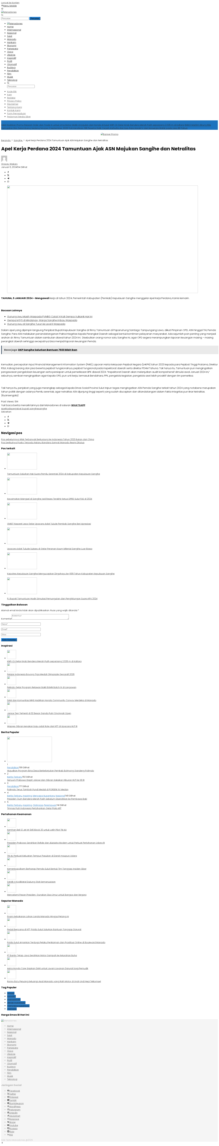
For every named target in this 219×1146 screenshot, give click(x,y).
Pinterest (13, 1097)
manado (12, 1008)
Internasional (14, 1029)
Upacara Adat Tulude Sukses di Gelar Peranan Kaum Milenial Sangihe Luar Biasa (49, 548)
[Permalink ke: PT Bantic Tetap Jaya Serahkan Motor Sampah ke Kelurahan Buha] (11, 952)
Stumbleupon (16, 1103)
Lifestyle (11, 1054)
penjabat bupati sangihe (25, 408)
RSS (11, 1134)
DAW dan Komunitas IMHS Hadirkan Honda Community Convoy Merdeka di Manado (51, 700)
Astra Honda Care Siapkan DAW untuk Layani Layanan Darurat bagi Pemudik (47, 968)
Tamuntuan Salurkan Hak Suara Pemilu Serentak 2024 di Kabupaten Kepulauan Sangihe (53, 473)
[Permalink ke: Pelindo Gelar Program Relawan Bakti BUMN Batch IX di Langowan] (11, 684)
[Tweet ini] (8, 175)
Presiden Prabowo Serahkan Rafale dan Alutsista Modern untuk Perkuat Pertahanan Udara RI (56, 842)
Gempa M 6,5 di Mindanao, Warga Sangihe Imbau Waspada (42, 320)
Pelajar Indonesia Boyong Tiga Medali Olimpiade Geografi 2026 (40, 674)
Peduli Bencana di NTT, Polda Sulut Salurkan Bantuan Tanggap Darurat (44, 929)
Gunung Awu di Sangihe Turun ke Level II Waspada (36, 324)
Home (10, 1025)
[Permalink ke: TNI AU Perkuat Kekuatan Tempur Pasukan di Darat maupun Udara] (11, 852)
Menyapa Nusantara (44, 795)
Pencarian (35, 18)
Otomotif (12, 1063)
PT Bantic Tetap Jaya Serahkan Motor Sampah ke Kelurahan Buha (42, 955)
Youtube (13, 1125)
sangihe (42, 408)
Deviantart (14, 1115)
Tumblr (13, 1100)
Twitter (12, 1094)
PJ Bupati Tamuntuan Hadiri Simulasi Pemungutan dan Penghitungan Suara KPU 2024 (52, 598)
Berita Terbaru (14, 776)
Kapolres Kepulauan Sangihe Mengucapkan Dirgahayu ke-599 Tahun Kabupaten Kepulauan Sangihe (61, 573)
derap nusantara (16, 1002)
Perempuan (50, 805)
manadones (14, 999)
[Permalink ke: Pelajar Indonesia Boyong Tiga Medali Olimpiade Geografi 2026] (11, 671)
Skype (12, 1122)
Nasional (60, 795)
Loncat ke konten (10, 2)
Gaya (10, 1051)
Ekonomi (11, 1044)
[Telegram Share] (8, 178)
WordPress (15, 1106)
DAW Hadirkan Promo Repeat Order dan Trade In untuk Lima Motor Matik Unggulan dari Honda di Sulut (55, 125)
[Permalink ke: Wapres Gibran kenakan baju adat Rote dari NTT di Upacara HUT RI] (11, 723)
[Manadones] (9, 12)
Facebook (14, 1090)
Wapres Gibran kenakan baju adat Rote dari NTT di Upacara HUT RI (42, 726)
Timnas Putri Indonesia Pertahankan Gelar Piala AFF (34, 808)
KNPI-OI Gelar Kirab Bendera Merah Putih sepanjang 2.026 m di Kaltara (147, 125)
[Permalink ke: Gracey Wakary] (4, 160)
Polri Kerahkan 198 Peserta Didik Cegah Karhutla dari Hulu (99, 128)
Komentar (6, 618)
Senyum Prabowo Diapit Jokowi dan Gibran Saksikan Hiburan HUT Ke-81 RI (45, 780)
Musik (10, 1076)
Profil (9, 1060)
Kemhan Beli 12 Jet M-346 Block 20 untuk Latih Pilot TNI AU (37, 829)
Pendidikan (13, 767)
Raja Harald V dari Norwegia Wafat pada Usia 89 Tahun (158, 128)
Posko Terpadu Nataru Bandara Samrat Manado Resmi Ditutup (42, 442)
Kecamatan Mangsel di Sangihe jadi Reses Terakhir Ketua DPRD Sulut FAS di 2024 (49, 498)
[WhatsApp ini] (8, 181)
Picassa (13, 1128)
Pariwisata (12, 1047)
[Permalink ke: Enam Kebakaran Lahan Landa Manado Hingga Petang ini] (11, 913)
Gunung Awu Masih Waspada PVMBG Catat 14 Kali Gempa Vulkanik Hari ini (49, 316)
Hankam (11, 1041)
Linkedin (13, 1112)
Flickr (11, 1131)
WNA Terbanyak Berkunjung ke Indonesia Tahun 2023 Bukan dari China (47, 439)
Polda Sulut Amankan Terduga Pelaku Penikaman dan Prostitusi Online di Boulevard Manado (56, 942)
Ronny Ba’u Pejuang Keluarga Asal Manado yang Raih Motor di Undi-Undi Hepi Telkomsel (54, 981)
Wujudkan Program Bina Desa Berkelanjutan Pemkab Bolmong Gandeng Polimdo (50, 770)
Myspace (14, 1119)
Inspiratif (11, 1057)
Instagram (14, 1109)
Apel (3, 408)
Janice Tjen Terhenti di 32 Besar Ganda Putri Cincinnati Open (39, 713)
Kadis (9, 408)
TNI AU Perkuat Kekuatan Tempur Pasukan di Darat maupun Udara (42, 855)
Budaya (11, 1066)
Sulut (9, 1035)
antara (10, 993)
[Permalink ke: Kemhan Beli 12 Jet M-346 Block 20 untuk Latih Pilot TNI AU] (11, 826)
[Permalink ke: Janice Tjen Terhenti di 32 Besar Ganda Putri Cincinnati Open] (11, 710)
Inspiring (27, 795)
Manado (11, 1038)
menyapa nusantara (18, 1005)
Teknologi (12, 1079)
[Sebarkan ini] (8, 172)
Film (9, 1072)
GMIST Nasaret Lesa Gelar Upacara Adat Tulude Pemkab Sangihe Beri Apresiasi (49, 523)
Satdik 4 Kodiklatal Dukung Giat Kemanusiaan (31, 881)
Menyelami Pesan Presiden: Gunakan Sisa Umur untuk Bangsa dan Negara (46, 894)
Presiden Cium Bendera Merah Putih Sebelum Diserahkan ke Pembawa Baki (47, 798)
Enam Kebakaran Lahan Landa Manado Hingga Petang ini (38, 916)
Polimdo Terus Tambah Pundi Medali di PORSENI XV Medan (37, 789)
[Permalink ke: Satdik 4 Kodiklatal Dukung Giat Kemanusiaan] (11, 878)
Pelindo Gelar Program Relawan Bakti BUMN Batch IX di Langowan (41, 687)
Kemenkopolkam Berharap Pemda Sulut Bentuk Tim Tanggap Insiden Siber (46, 868)
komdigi (11, 996)
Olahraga (38, 805)
